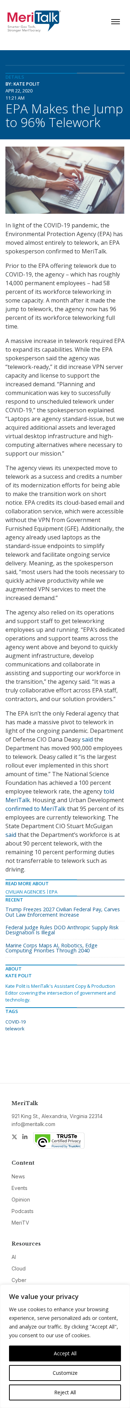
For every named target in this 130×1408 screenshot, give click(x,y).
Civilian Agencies (25, 891)
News (18, 1176)
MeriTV (20, 1223)
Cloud (19, 1268)
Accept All (65, 1353)
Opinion (21, 1199)
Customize (65, 1372)
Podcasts (23, 1211)
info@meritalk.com (33, 1124)
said (87, 739)
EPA (53, 891)
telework (15, 1028)
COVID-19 (15, 1021)
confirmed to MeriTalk (35, 809)
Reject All (65, 1392)
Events (19, 1188)
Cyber (19, 1280)
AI (14, 1257)
